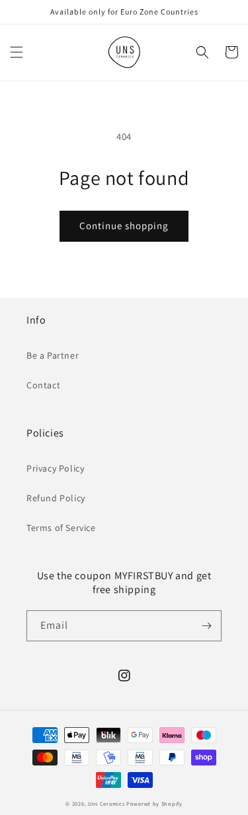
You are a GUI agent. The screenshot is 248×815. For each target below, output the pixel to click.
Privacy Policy (55, 468)
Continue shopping (124, 225)
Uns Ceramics (106, 803)
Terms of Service (61, 528)
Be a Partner (52, 355)
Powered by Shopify (154, 803)
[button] (16, 52)
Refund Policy (55, 498)
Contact (43, 385)
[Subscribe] (206, 625)
